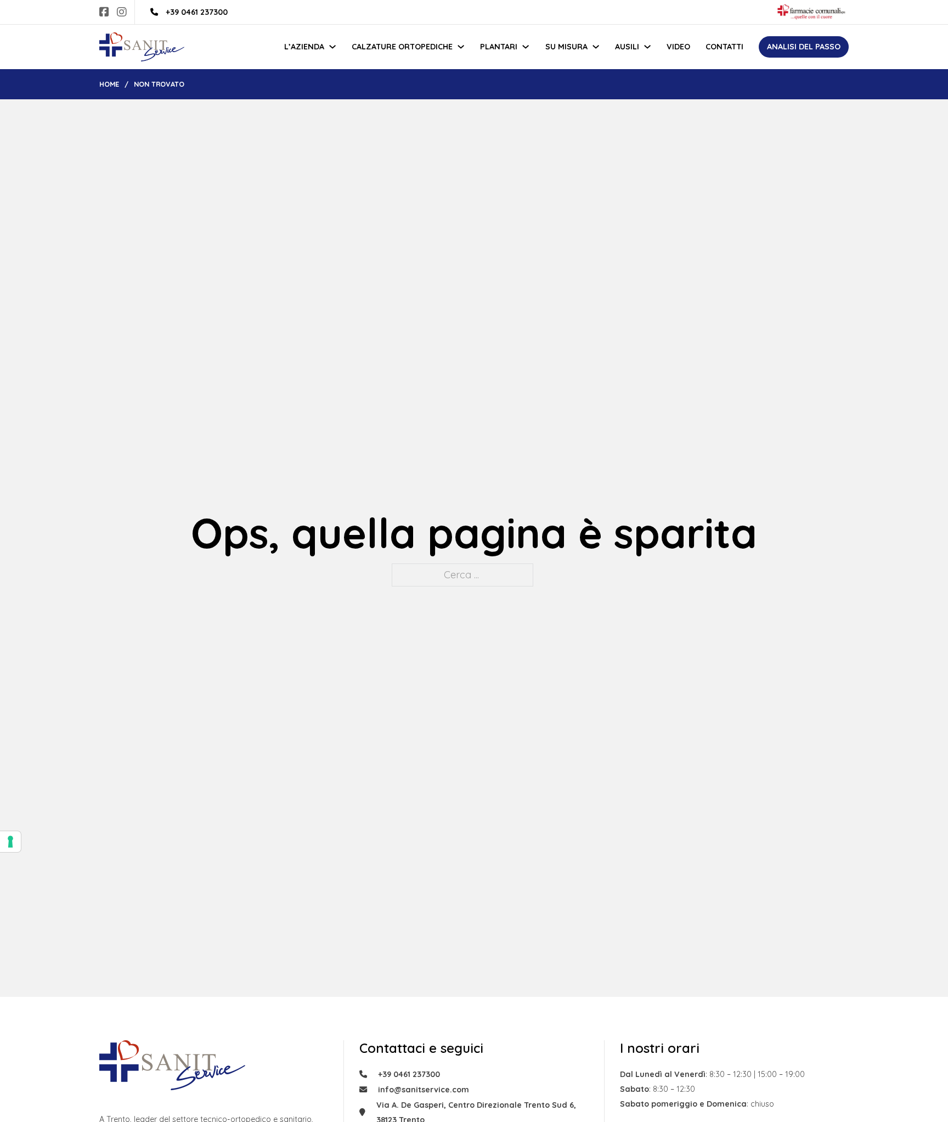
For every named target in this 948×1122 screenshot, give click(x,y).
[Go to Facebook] (104, 12)
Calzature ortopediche (402, 47)
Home (109, 84)
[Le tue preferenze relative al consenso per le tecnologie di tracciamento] (10, 841)
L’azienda (304, 47)
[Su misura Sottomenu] (596, 46)
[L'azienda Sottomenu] (332, 46)
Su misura (566, 47)
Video (678, 47)
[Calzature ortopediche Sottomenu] (461, 46)
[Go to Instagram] (122, 12)
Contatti (724, 47)
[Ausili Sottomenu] (647, 46)
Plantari (498, 47)
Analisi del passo (803, 47)
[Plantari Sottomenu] (525, 46)
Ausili (627, 47)
